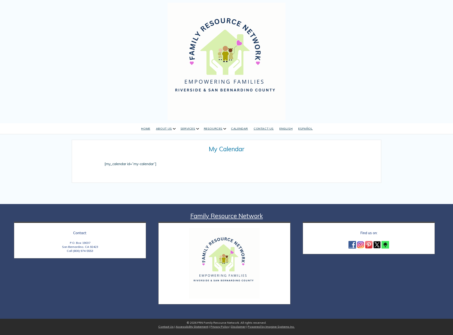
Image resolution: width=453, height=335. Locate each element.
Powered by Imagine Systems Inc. (271, 326)
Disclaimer (238, 326)
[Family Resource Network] (226, 61)
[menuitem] (286, 128)
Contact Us (264, 128)
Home (145, 128)
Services (187, 128)
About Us (164, 128)
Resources (213, 128)
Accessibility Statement (192, 326)
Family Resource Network (226, 216)
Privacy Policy (219, 326)
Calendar (239, 128)
